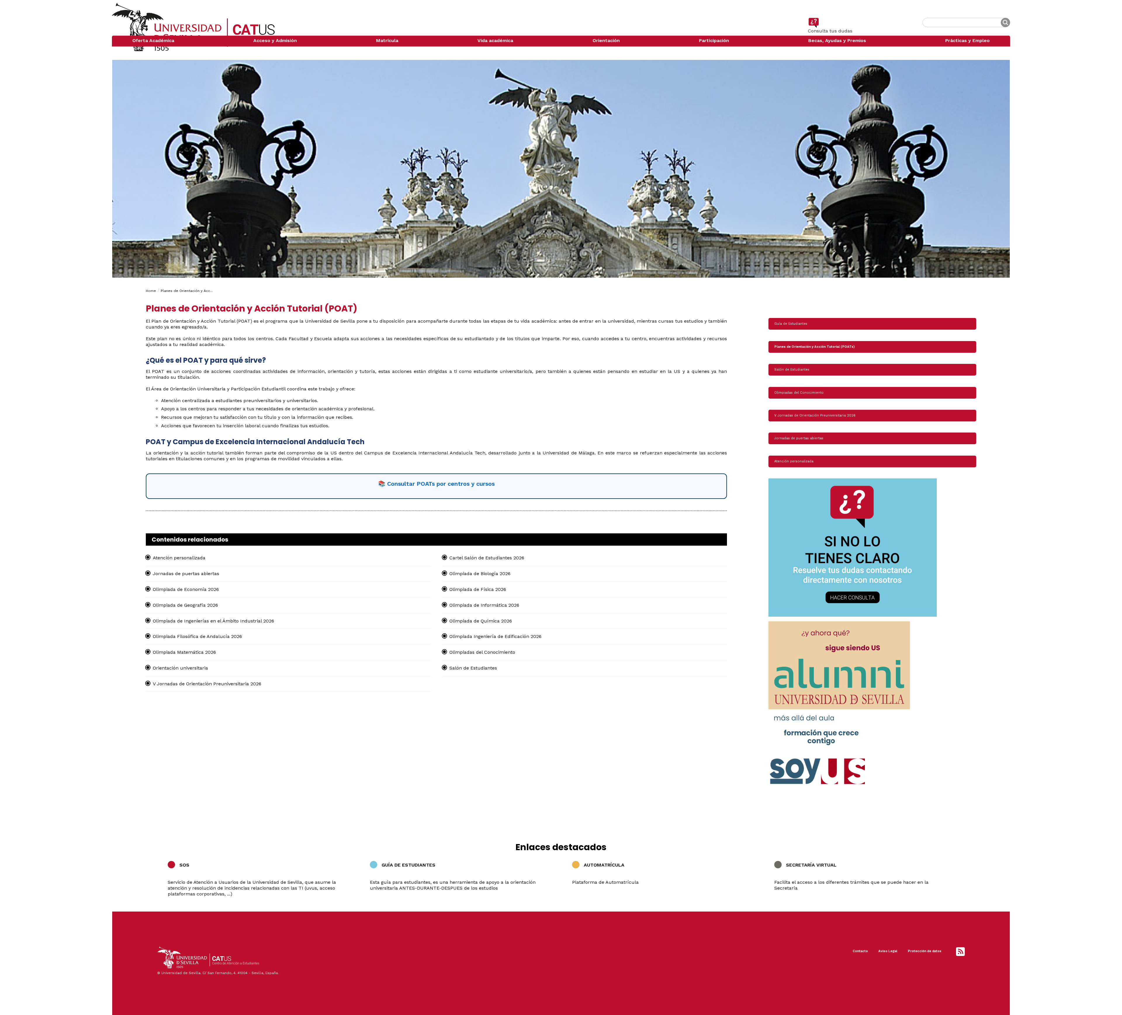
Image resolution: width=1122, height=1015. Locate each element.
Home (151, 291)
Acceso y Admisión (275, 40)
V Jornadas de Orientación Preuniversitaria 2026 (207, 684)
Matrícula (387, 40)
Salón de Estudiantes (473, 668)
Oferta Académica (153, 40)
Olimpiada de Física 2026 (477, 589)
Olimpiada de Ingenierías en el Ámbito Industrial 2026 (213, 621)
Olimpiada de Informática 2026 (484, 605)
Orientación (606, 40)
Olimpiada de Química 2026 (480, 621)
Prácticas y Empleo (967, 40)
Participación (714, 40)
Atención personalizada (179, 558)
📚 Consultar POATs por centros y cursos (436, 483)
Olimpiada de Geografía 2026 (185, 605)
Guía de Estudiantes (790, 324)
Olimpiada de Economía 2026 (186, 589)
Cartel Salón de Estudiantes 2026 (486, 558)
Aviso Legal (887, 951)
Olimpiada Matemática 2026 (184, 652)
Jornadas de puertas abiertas (186, 573)
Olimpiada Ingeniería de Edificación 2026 (495, 636)
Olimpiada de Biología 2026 (479, 573)
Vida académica (495, 40)
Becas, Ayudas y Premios (837, 40)
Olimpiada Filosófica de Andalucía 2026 (197, 636)
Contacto (860, 951)
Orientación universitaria (180, 668)
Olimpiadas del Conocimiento (482, 652)
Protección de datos (924, 951)
